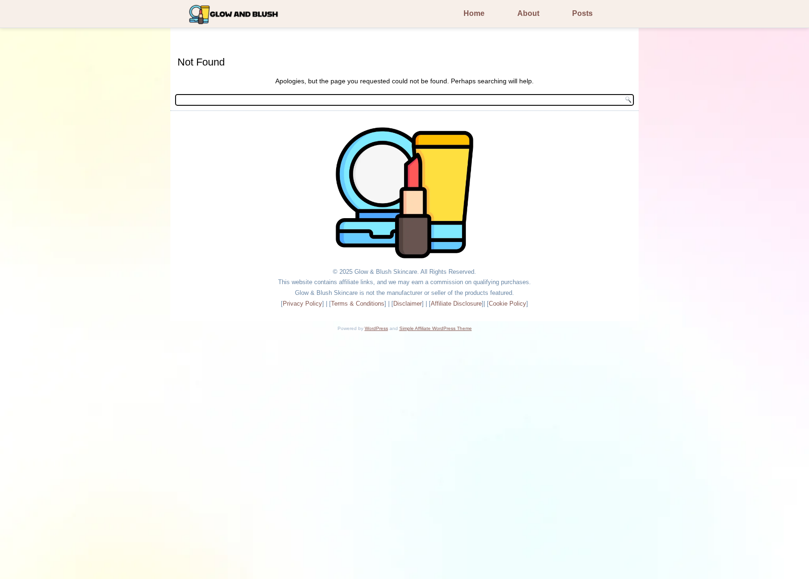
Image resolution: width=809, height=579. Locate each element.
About (528, 13)
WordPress (376, 328)
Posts (582, 13)
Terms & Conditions (357, 303)
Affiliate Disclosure (456, 303)
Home (474, 13)
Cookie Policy (507, 303)
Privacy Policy (302, 303)
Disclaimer (407, 303)
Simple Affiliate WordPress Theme (435, 328)
